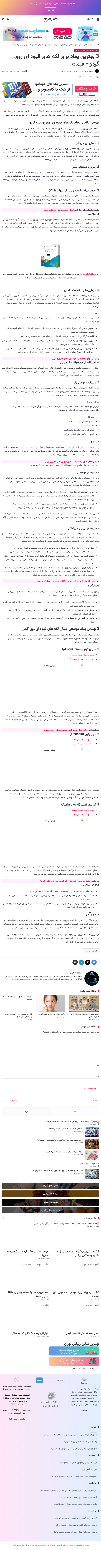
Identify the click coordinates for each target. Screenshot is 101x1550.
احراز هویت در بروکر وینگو (89, 1163)
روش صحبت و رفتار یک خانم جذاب (58, 210)
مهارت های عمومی (85, 44)
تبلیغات (22, 1419)
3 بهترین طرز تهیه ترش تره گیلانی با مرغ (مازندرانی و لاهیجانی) (60, 1140)
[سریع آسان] (50, 97)
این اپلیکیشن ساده (88, 274)
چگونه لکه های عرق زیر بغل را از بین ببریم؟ (62, 461)
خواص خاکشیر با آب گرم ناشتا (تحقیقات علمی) (28, 1253)
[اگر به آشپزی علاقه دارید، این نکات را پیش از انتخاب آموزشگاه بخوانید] (92, 1174)
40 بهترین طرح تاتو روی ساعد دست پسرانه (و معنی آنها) (18, 1015)
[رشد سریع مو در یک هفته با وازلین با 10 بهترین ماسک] (25, 1276)
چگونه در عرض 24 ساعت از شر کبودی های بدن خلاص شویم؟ (65, 881)
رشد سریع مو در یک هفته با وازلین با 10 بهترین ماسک (28, 1294)
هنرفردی (84, 1410)
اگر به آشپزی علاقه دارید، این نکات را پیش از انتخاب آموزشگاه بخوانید (58, 1170)
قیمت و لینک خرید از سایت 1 (82, 655)
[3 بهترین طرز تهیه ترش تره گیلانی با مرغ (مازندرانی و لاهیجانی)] (92, 1144)
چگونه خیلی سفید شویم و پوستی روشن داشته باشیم (66, 730)
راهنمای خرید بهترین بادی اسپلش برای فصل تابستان (85, 1015)
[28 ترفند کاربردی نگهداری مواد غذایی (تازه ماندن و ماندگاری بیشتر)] (75, 1235)
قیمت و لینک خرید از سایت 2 (82, 659)
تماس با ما (13, 1419)
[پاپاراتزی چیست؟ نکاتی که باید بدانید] (25, 1317)
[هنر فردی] (50, 19)
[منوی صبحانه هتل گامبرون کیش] (75, 1317)
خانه (95, 44)
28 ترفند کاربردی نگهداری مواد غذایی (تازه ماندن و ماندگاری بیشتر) (63, 581)
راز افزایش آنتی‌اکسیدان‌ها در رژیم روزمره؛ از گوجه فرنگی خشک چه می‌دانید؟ (72, 1121)
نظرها (27, 1111)
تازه (75, 1111)
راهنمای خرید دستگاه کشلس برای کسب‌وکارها (66, 1128)
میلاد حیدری (90, 71)
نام (97, 1065)
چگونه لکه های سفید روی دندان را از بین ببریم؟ (70, 358)
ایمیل (96, 1076)
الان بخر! (50, 10)
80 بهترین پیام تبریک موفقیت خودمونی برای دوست (76, 1294)
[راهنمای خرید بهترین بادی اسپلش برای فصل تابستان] (84, 1003)
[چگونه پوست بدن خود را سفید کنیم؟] (50, 1003)
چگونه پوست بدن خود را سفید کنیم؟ (52, 1014)
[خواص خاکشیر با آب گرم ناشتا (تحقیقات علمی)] (25, 1235)
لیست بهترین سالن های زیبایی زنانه (86, 1368)
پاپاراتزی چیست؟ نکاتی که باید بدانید (30, 1333)
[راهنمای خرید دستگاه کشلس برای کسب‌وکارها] (92, 1132)
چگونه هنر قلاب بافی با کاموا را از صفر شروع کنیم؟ (64, 1151)
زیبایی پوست (90, 951)
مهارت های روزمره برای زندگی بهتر (65, 44)
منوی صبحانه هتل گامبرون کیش (82, 1333)
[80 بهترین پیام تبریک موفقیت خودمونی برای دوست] (75, 1276)
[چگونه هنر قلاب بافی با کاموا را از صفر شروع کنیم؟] (92, 1155)
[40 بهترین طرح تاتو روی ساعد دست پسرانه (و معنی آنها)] (17, 1003)
